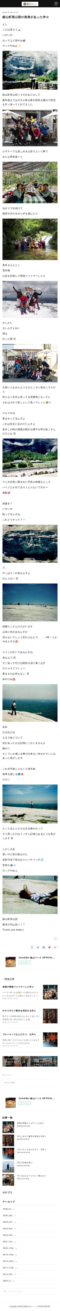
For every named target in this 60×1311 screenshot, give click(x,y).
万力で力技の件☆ (25, 1162)
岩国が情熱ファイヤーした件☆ (18, 986)
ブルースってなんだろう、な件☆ (19, 1034)
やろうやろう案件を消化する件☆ (19, 1010)
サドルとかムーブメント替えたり (31, 1175)
